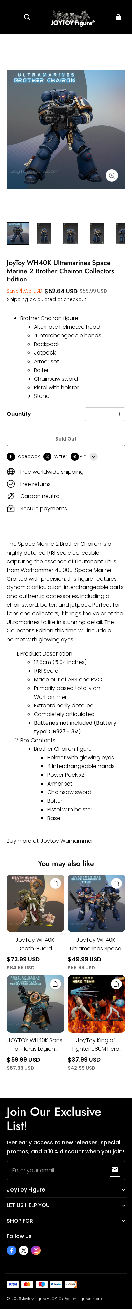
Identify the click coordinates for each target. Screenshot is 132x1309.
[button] (13, 17)
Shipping (17, 299)
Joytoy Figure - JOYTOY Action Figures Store (62, 1298)
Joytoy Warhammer (66, 841)
